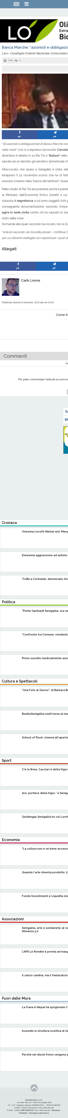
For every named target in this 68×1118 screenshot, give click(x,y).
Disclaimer (56, 1110)
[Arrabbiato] (18, 326)
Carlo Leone (30, 280)
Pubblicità (23, 1113)
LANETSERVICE (27, 1110)
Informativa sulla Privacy (39, 1113)
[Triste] (54, 326)
